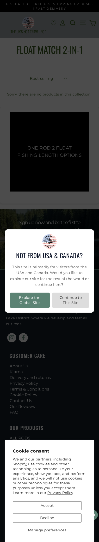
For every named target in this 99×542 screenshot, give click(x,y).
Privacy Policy (60, 492)
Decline (47, 517)
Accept (47, 505)
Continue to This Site (71, 300)
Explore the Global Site (29, 300)
